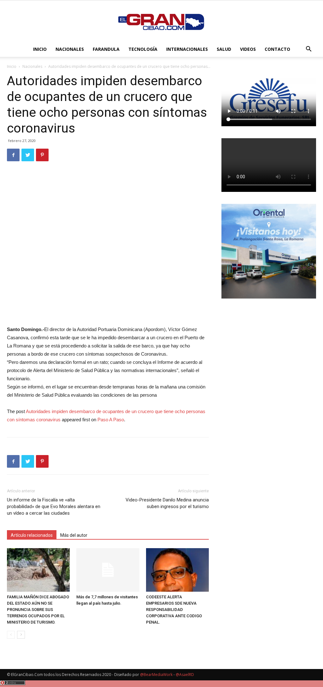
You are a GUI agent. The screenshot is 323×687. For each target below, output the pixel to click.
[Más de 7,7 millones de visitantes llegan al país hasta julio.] (107, 569)
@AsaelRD (185, 674)
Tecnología (142, 49)
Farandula (106, 49)
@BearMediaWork (156, 674)
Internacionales (187, 49)
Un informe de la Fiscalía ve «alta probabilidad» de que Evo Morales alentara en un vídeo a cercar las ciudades (53, 506)
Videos (248, 49)
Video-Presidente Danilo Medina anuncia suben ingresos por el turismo (167, 503)
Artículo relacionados (32, 535)
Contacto (277, 49)
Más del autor (73, 535)
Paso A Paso (110, 419)
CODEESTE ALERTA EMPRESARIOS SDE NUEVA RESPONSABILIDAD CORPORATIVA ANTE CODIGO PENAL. (174, 610)
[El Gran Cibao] (161, 21)
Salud (224, 49)
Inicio (40, 49)
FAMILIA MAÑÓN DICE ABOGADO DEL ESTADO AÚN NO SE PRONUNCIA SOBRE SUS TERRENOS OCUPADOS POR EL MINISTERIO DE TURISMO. (38, 610)
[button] (308, 50)
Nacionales (70, 49)
